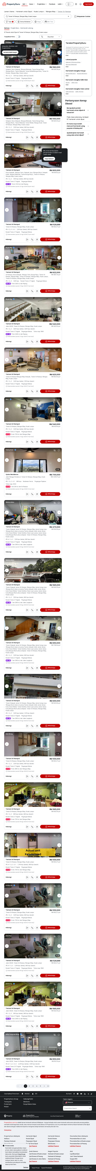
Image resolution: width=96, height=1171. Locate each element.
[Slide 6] (36, 419)
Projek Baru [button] (41, 4)
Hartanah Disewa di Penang (34, 1156)
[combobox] (37, 16)
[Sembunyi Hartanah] (54, 42)
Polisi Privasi (21, 1154)
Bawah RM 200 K (71, 73)
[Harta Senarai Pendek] (58, 42)
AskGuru (6, 1138)
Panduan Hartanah (9, 1141)
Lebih (60, 4)
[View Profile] (10, 42)
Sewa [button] (31, 4)
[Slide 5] (34, 62)
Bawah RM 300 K (82, 73)
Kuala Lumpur (39, 11)
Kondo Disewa (52, 1138)
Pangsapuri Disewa (54, 1141)
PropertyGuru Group (11, 1099)
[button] (6, 28)
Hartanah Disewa (54, 1136)
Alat (71, 1151)
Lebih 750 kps (79, 91)
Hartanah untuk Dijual (24, 11)
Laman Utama (9, 11)
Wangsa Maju (51, 11)
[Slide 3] (31, 62)
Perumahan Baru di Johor (78, 1138)
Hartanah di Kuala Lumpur (56, 1154)
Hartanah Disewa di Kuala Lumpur (36, 1154)
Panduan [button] (52, 4)
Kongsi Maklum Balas (29, 1104)
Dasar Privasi (36, 1168)
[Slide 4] (33, 419)
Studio (68, 82)
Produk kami (8, 1104)
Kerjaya (6, 1106)
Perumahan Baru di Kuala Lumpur (80, 1141)
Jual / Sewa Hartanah (76, 1156)
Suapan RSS (73, 1159)
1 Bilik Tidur (74, 82)
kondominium (83, 53)
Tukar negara (67, 1099)
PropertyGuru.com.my (10, 1122)
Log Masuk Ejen (75, 1154)
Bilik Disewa (51, 1143)
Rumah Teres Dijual (32, 1143)
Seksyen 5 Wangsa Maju (73, 62)
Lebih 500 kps (70, 91)
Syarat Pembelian (46, 1168)
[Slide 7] (37, 62)
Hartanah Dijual (31, 1136)
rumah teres (74, 53)
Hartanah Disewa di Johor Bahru (36, 1159)
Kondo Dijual (30, 1138)
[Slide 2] (30, 419)
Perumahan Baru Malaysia (79, 1136)
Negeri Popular (53, 1151)
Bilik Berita (26, 1101)
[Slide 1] (28, 62)
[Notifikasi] (80, 4)
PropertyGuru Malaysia (12, 1136)
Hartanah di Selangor (54, 1156)
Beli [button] (24, 4)
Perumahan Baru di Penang (78, 1143)
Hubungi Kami (28, 1099)
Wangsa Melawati (71, 64)
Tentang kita (8, 1101)
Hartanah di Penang (54, 1159)
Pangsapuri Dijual (31, 1141)
